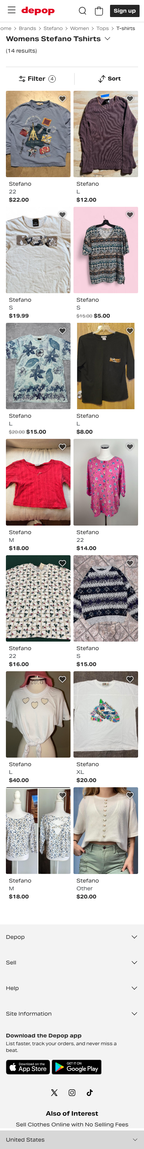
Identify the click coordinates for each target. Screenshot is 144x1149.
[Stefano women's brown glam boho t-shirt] (105, 134)
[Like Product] (62, 99)
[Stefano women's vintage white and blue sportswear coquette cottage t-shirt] (38, 830)
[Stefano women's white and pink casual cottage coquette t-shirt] (105, 830)
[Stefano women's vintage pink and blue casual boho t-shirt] (105, 482)
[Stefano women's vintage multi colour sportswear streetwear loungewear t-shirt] (105, 714)
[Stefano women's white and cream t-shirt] (38, 250)
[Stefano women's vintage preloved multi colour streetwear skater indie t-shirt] (38, 366)
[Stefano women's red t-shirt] (38, 482)
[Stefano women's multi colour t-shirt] (105, 250)
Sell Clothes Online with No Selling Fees (72, 1124)
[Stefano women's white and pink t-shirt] (38, 714)
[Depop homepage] (38, 11)
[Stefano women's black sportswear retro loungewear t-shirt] (105, 366)
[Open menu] (11, 10)
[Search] (83, 11)
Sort (114, 78)
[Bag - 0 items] (99, 11)
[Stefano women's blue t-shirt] (38, 134)
